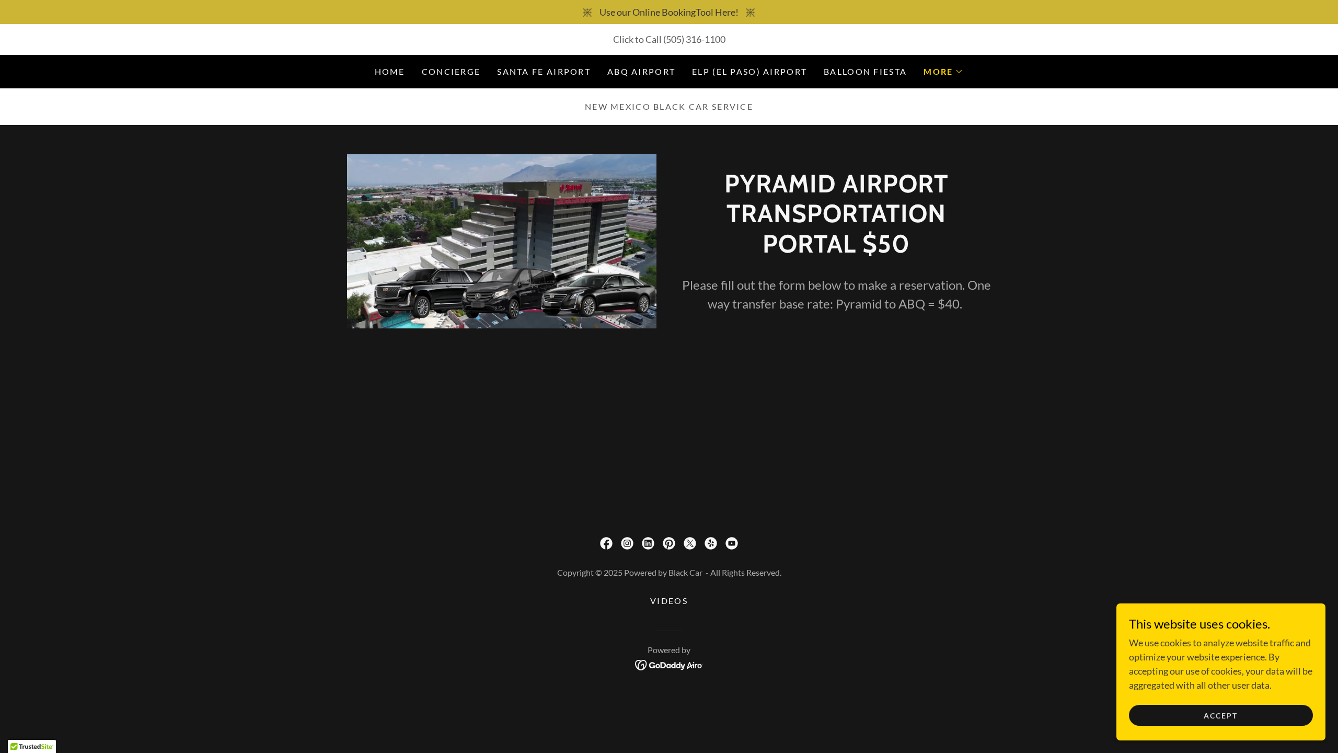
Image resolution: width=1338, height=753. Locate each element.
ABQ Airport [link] (641, 71)
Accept (1221, 715)
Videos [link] (669, 601)
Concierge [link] (451, 71)
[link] (606, 543)
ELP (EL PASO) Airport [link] (749, 71)
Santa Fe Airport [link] (544, 71)
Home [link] (390, 71)
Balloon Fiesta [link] (865, 71)
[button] (943, 71)
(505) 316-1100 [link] (694, 39)
